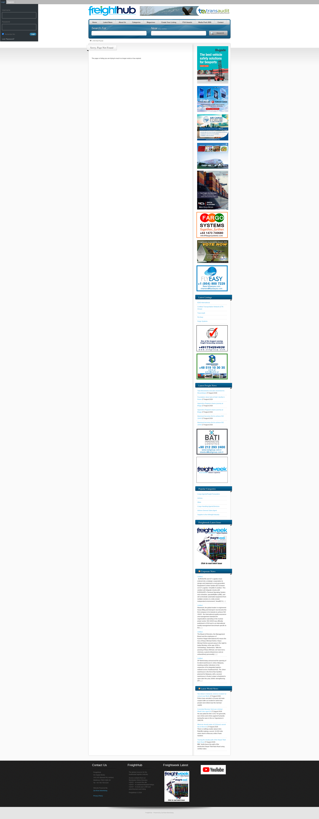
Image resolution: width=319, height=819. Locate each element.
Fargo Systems (202, 321)
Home (94, 22)
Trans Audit (201, 313)
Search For (98, 28)
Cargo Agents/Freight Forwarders (208, 494)
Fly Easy (200, 317)
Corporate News (208, 571)
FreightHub (148, 812)
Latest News (107, 22)
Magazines (151, 22)
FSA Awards (187, 22)
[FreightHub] (90, 41)
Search (220, 33)
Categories (136, 22)
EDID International (203, 302)
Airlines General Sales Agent (207, 510)
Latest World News (209, 688)
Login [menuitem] (3, 2)
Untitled (200, 576)
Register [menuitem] (10, 2)
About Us (122, 22)
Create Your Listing (168, 22)
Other (199, 502)
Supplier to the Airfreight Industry (208, 515)
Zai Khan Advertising (100, 790)
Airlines (199, 498)
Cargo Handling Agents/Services (208, 506)
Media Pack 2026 (204, 22)
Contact (220, 22)
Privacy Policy (98, 796)
